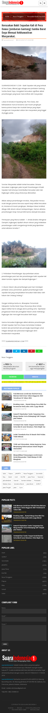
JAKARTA (18, 473)
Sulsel (10, 477)
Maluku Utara (7, 484)
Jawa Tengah (7, 487)
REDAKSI (19, 708)
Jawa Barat (30, 484)
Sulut (4, 473)
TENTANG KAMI (35, 710)
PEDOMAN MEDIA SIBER (19, 710)
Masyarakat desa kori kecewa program (11, 367)
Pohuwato (37, 480)
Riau (4, 477)
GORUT (38, 484)
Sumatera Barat (19, 484)
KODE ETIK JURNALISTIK (33, 708)
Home (7, 16)
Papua (11, 473)
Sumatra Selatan (26, 480)
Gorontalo (39, 473)
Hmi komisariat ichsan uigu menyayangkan (37, 367)
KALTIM (23, 477)
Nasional (40, 477)
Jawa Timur (31, 477)
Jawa (15, 487)
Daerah (16, 480)
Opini (21, 487)
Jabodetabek (7, 480)
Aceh (16, 477)
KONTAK (10, 708)
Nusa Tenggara (18, 16)
